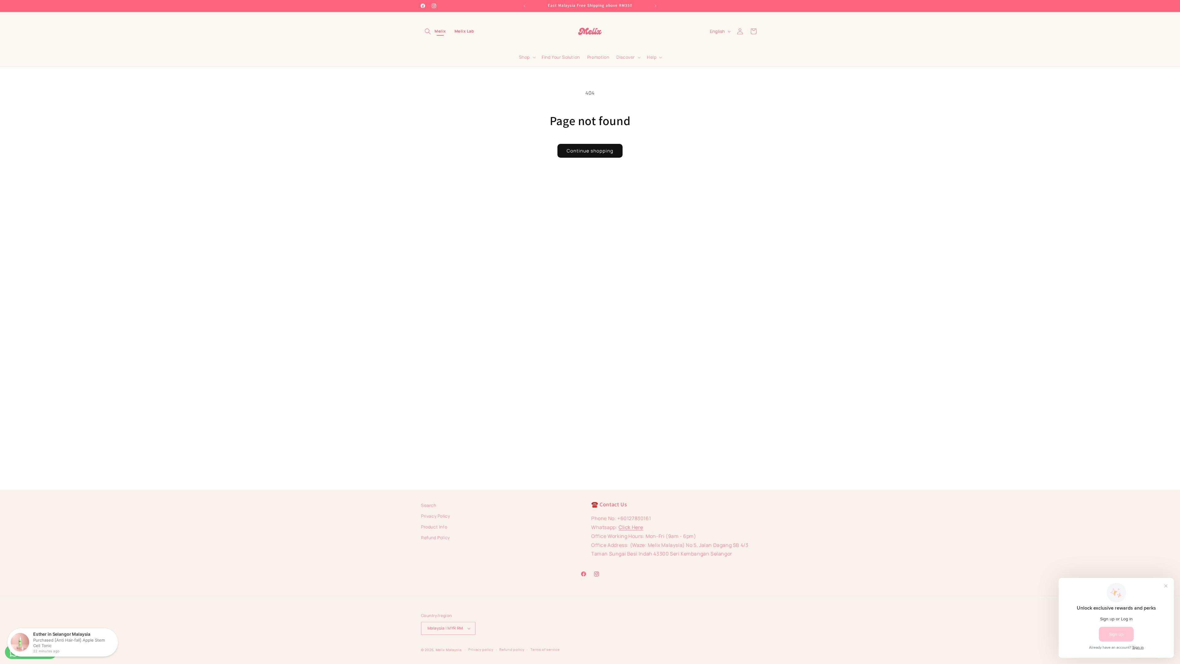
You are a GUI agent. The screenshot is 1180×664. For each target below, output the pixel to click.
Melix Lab (464, 31)
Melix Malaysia (449, 649)
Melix (440, 31)
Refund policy (511, 649)
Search (428, 505)
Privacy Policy (435, 516)
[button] (428, 31)
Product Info (434, 527)
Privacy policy (481, 649)
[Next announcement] (655, 6)
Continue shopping (590, 151)
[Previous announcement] (524, 6)
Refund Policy (435, 537)
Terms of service (544, 649)
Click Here (631, 527)
